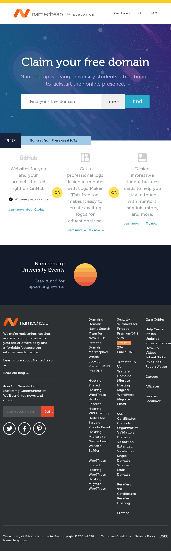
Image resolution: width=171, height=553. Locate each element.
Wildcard (124, 465)
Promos (123, 513)
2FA (120, 347)
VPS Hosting (99, 413)
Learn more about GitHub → (28, 209)
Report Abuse (156, 367)
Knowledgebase (158, 343)
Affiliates (152, 386)
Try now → (96, 230)
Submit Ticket (156, 357)
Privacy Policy (145, 536)
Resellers (124, 484)
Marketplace (99, 352)
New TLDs (97, 338)
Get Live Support (127, 13)
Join (48, 411)
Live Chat (153, 362)
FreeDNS (95, 371)
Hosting (95, 380)
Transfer (95, 333)
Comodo (124, 423)
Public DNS (125, 352)
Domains (96, 319)
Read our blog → (16, 373)
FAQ (153, 13)
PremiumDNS (99, 366)
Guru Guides (155, 319)
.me (111, 101)
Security (123, 319)
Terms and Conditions (116, 536)
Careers (151, 377)
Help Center (155, 329)
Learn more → (76, 230)
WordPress (97, 461)
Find (137, 101)
